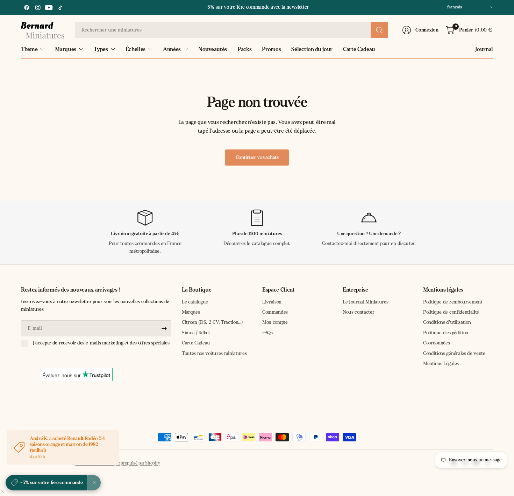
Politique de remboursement (453, 302)
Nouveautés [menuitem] (212, 49)
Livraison (271, 302)
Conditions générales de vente (454, 353)
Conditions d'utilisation (447, 322)
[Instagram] (37, 7)
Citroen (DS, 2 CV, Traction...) (212, 322)
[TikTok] (60, 7)
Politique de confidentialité (451, 312)
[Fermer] (2, 492)
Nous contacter (358, 312)
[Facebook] (26, 7)
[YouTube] (49, 7)
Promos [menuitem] (271, 49)
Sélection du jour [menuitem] (312, 49)
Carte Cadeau (196, 342)
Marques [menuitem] (65, 49)
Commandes (275, 312)
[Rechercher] (379, 30)
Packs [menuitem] (244, 49)
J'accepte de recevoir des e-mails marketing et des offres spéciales (101, 342)
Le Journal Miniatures (365, 302)
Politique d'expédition (445, 332)
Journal (484, 49)
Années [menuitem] (172, 49)
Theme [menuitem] (29, 49)
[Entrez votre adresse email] (164, 328)
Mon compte (275, 322)
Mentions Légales (441, 363)
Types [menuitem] (101, 49)
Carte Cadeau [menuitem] (359, 49)
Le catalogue (195, 302)
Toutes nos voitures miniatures (214, 353)
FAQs (267, 332)
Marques (191, 312)
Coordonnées (436, 342)
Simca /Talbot (196, 332)
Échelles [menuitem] (135, 49)
